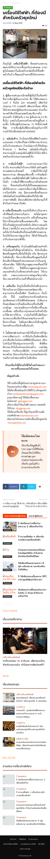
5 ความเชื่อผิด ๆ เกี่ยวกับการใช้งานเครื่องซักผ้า (31, 538)
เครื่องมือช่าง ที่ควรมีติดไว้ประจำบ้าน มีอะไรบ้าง (36, 505)
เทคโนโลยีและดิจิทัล (10, 844)
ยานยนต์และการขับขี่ (28, 844)
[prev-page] (4, 603)
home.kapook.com (37, 386)
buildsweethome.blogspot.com (28, 393)
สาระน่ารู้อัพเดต (35, 516)
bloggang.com (23, 408)
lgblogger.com (25, 401)
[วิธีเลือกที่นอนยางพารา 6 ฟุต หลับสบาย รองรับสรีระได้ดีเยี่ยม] (10, 566)
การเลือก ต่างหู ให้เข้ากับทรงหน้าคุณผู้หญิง (14, 505)
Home (5, 3)
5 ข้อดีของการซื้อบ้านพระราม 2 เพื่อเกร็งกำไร (30, 524)
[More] (40, 486)
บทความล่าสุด (25, 849)
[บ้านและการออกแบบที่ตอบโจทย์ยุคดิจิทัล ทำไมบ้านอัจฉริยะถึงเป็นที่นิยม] (10, 553)
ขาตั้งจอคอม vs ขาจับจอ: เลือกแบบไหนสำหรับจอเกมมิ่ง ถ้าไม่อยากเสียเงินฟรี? (24, 663)
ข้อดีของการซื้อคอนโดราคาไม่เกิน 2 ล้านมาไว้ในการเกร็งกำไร (32, 593)
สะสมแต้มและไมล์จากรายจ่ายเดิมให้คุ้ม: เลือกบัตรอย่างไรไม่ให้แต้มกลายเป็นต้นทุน (31, 745)
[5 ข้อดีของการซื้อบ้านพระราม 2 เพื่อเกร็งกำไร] (10, 526)
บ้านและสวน (14, 3)
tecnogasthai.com (17, 422)
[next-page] (9, 603)
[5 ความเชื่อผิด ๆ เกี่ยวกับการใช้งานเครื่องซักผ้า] (10, 540)
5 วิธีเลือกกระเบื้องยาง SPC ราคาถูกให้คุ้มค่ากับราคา (32, 578)
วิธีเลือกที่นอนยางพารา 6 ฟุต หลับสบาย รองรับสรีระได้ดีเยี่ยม (31, 566)
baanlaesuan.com (29, 415)
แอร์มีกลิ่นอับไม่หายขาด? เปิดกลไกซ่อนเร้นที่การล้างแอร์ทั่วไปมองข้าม (30, 729)
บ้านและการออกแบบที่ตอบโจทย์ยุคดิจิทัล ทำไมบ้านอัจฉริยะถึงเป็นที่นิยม (31, 553)
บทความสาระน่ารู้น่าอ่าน (14, 516)
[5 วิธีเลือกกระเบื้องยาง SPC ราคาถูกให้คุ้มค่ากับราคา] (10, 579)
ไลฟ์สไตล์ (22, 839)
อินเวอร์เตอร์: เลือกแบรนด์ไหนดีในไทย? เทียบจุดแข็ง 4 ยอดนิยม (31, 699)
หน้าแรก (13, 839)
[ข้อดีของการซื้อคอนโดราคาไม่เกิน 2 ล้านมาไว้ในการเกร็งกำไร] (10, 593)
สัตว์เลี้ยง (41, 844)
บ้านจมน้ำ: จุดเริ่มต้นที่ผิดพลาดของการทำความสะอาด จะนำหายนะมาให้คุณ (30, 713)
